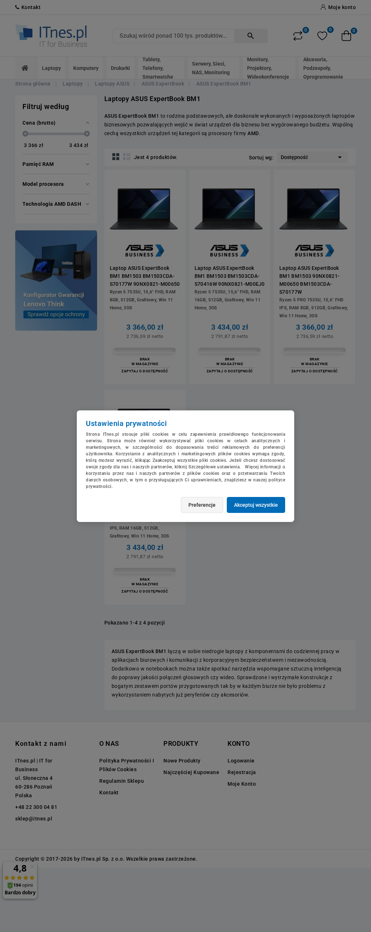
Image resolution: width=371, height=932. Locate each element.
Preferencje (202, 505)
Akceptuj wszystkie (256, 505)
